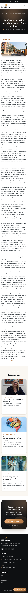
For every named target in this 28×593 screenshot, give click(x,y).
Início (3, 13)
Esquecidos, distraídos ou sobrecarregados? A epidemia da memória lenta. (12, 477)
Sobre (2, 575)
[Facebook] (13, 2)
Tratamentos (4, 577)
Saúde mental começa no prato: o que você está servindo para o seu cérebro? (13, 438)
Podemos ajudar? (21, 589)
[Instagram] (10, 2)
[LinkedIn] (18, 2)
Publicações (4, 580)
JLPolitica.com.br (15, 361)
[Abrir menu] (25, 6)
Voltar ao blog (6, 39)
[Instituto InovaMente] (5, 6)
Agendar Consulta (14, 521)
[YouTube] (15, 2)
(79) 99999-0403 (15, 525)
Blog (7, 13)
